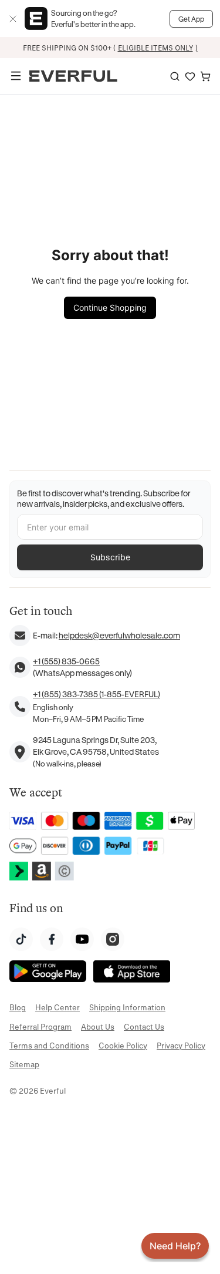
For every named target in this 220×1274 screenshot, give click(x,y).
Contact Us (144, 1026)
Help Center (57, 1007)
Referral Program (40, 1026)
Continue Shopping (110, 307)
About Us (97, 1026)
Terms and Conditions (49, 1045)
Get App (191, 19)
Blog (17, 1007)
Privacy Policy (181, 1045)
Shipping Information (127, 1007)
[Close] (13, 19)
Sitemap (24, 1064)
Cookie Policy (123, 1045)
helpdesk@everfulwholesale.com (119, 635)
